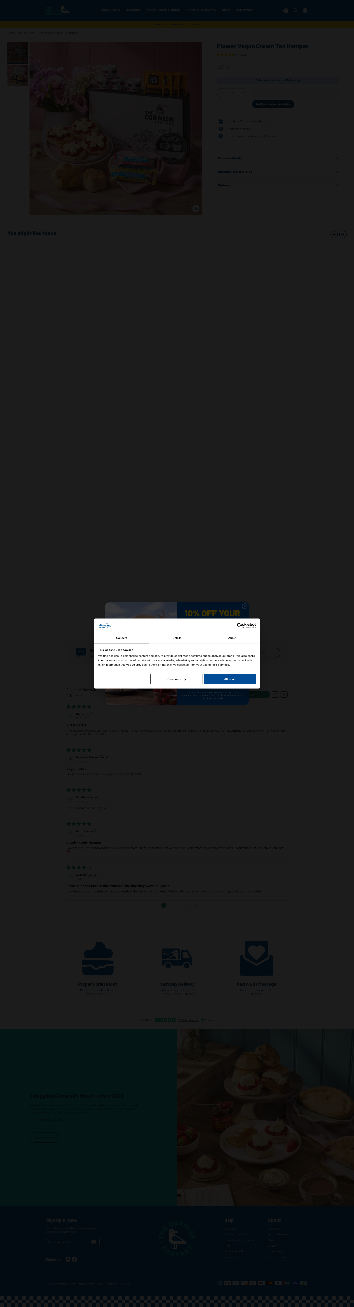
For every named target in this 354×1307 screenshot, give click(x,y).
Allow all (229, 679)
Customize (174, 679)
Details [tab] (177, 637)
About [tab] (232, 637)
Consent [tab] (121, 637)
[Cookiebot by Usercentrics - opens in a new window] (240, 625)
